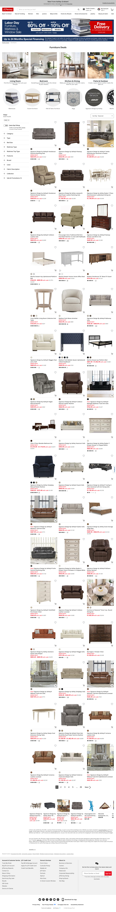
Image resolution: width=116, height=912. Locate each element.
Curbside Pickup (45, 865)
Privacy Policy (36, 904)
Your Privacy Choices (47, 904)
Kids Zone (43, 878)
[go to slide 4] (59, 5)
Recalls (4, 881)
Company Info (63, 868)
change (23, 127)
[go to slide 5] (60, 5)
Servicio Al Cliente (7, 888)
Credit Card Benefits (27, 868)
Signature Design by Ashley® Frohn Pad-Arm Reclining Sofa (43, 569)
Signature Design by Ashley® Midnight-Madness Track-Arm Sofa (97, 402)
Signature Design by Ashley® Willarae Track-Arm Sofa (41, 692)
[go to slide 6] (62, 5)
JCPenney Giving (64, 876)
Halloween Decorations (60, 854)
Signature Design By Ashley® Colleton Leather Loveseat (70, 611)
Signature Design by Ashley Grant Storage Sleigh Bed (100, 527)
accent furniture (103, 830)
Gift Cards (5, 883)
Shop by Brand (63, 878)
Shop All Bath (35, 854)
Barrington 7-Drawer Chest (95, 652)
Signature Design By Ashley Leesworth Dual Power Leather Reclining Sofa (70, 194)
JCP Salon (43, 871)
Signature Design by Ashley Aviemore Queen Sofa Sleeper (42, 652)
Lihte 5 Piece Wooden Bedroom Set (41, 443)
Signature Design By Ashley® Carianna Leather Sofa (99, 734)
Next (87, 787)
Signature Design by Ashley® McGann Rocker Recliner (98, 569)
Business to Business (65, 863)
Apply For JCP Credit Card (29, 865)
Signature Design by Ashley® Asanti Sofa (71, 485)
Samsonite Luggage (27, 854)
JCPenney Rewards (7, 868)
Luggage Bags (70, 854)
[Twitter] (40, 899)
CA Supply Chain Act (63, 904)
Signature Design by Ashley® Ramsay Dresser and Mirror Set (98, 236)
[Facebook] (47, 899)
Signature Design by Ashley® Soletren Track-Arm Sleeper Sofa (70, 776)
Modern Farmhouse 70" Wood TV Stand (99, 276)
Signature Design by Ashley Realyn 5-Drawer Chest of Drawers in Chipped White (72, 569)
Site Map (62, 881)
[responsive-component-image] (15, 65)
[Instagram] (43, 899)
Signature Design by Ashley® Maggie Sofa (72, 652)
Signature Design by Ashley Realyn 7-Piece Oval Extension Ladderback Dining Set (100, 194)
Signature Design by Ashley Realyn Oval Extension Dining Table (42, 734)
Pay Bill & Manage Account (29, 863)
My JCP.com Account (8, 865)
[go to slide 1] (54, 5)
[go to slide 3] (57, 5)
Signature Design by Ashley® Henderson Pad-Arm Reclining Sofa (43, 152)
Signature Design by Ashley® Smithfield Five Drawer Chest (42, 611)
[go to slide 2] (55, 5)
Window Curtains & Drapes (46, 854)
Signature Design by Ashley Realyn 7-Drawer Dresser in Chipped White (98, 444)
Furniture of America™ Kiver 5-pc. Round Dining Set (99, 611)
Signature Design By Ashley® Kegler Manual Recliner (41, 402)
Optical (42, 876)
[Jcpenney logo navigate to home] (8, 9)
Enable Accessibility (109, 3)
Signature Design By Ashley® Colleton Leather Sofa (42, 236)
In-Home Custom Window (48, 881)
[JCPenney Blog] (58, 899)
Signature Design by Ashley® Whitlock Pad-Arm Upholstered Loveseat (100, 692)
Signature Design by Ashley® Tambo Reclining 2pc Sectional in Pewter (98, 152)
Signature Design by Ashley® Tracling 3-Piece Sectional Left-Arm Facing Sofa (99, 486)
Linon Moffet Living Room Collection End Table (43, 319)
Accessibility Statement (77, 904)
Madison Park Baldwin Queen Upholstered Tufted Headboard (72, 361)
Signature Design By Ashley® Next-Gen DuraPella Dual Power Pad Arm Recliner (71, 734)
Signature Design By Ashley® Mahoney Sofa (99, 319)
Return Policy (6, 873)
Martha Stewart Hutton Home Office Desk (72, 276)
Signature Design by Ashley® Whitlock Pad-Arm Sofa (41, 527)
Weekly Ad (43, 868)
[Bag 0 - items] (112, 9)
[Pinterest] (51, 899)
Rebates (4, 886)
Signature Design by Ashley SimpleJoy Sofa (72, 691)
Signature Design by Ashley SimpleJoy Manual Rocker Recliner (42, 486)
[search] (79, 9)
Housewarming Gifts (16, 854)
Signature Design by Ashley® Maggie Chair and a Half (43, 361)
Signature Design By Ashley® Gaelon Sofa (71, 527)
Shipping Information (8, 876)
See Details (97, 879)
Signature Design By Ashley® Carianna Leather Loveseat (42, 776)
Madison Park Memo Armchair (68, 318)
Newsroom (62, 871)
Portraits (42, 873)
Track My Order (7, 863)
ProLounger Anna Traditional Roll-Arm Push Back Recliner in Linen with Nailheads (72, 236)
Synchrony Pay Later (8, 878)
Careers (61, 865)
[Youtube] (54, 899)
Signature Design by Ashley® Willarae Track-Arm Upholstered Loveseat (100, 776)
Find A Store (43, 863)
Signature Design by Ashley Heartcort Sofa (72, 443)
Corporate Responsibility (66, 873)
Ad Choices (56, 908)
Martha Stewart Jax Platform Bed (97, 360)
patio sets (39, 840)
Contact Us (5, 871)
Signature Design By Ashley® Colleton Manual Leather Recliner (70, 402)
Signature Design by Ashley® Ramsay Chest (70, 152)
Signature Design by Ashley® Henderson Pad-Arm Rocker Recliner (43, 194)
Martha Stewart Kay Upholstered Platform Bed (43, 277)
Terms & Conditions (46, 908)
